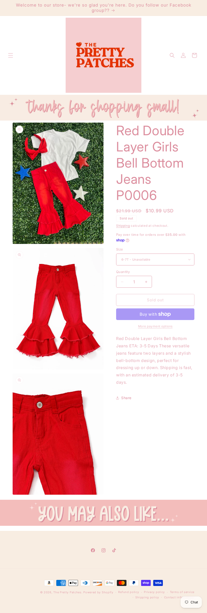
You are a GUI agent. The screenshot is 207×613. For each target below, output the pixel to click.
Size (119, 249)
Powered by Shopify (98, 592)
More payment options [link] (155, 326)
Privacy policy (154, 592)
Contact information (179, 597)
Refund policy (128, 592)
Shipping (123, 226)
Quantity (123, 272)
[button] (10, 55)
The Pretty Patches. (67, 592)
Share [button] (126, 398)
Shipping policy (147, 597)
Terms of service (182, 592)
